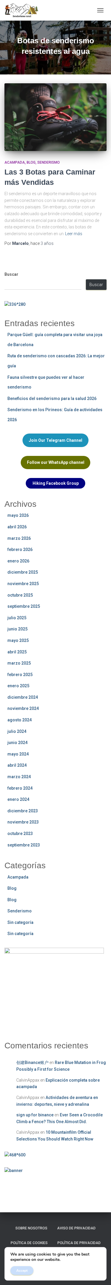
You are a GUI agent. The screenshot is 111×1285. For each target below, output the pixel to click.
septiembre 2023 (23, 845)
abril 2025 (17, 652)
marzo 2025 (19, 663)
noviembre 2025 (23, 583)
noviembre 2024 (23, 708)
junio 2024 (17, 742)
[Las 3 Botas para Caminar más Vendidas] (55, 117)
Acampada (14, 162)
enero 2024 (18, 799)
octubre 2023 (20, 833)
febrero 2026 (20, 549)
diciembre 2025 (22, 572)
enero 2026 (18, 561)
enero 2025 (18, 685)
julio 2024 (16, 731)
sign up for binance (35, 1115)
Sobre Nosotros (31, 1228)
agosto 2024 (19, 720)
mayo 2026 (18, 515)
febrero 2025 (20, 674)
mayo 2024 (18, 754)
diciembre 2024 (22, 697)
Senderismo (48, 162)
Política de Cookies (29, 1243)
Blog (31, 162)
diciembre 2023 (22, 810)
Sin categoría (20, 922)
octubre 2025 (20, 595)
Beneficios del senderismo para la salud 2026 (51, 398)
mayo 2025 (18, 640)
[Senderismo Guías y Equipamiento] (23, 10)
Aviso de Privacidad (76, 1228)
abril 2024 (17, 765)
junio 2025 (17, 629)
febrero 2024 (20, 788)
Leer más (73, 233)
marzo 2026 (19, 538)
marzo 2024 (19, 776)
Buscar (11, 274)
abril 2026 (17, 526)
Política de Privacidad (79, 1243)
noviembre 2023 (23, 822)
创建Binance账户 (32, 1062)
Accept (22, 1270)
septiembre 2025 (23, 606)
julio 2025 (16, 617)
